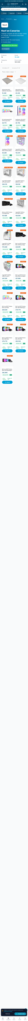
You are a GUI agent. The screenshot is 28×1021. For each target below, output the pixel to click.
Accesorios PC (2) (16, 68)
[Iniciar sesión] (22, 4)
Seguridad (12, 13)
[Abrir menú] (2, 4)
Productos (9, 19)
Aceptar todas (21, 1013)
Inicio (2, 19)
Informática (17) (5, 68)
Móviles (19, 13)
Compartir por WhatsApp (10, 45)
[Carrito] (25, 4)
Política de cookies (8, 1011)
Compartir (6, 48)
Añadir (8, 101)
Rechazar (8, 1013)
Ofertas (4, 13)
